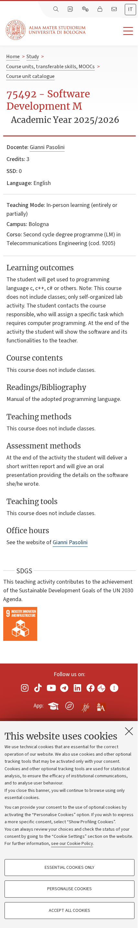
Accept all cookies (69, 910)
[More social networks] (114, 687)
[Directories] (71, 9)
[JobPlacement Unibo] (85, 704)
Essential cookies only (69, 867)
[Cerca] (56, 9)
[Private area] (100, 9)
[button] (112, 31)
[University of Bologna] (46, 30)
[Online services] (86, 9)
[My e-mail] (115, 9)
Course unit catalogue (30, 76)
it (130, 9)
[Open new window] (24, 687)
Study (33, 56)
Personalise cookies (69, 889)
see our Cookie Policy (72, 843)
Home (13, 56)
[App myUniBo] (54, 704)
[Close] (129, 731)
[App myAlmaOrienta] (69, 704)
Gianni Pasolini (47, 147)
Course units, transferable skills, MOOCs (50, 66)
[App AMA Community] (100, 705)
